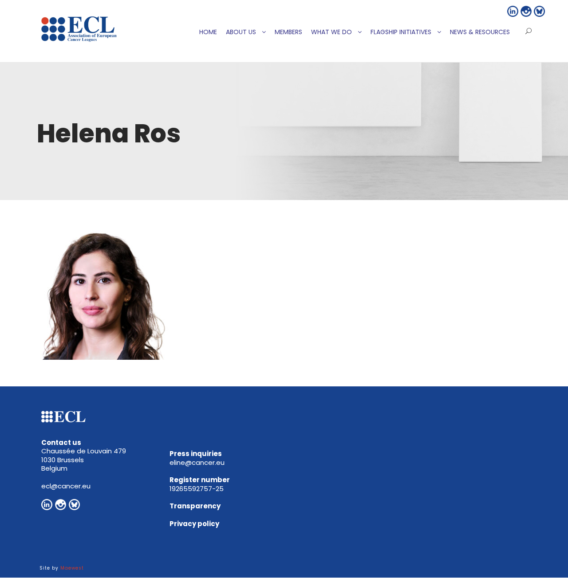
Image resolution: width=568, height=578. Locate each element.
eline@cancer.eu (197, 462)
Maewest (72, 568)
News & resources (480, 32)
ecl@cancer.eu (66, 486)
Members (288, 32)
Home (208, 32)
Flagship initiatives (401, 32)
